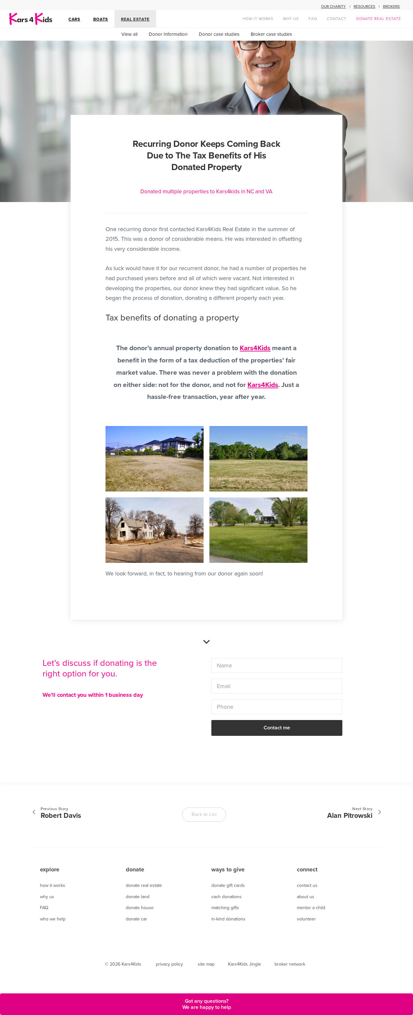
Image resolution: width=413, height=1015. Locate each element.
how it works (52, 885)
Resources (364, 6)
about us (305, 896)
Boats (100, 19)
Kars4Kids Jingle (244, 964)
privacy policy (169, 964)
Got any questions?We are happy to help (206, 1004)
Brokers (391, 6)
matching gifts (225, 907)
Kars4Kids (255, 348)
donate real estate (144, 885)
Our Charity (333, 6)
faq (312, 18)
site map (206, 964)
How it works (258, 18)
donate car (136, 919)
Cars (74, 19)
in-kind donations (228, 919)
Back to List (204, 814)
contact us (307, 885)
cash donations (226, 896)
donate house (140, 907)
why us (291, 18)
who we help (52, 919)
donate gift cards (228, 885)
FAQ (44, 907)
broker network (290, 964)
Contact (337, 18)
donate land (137, 896)
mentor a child (311, 907)
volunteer (306, 919)
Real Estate (135, 19)
